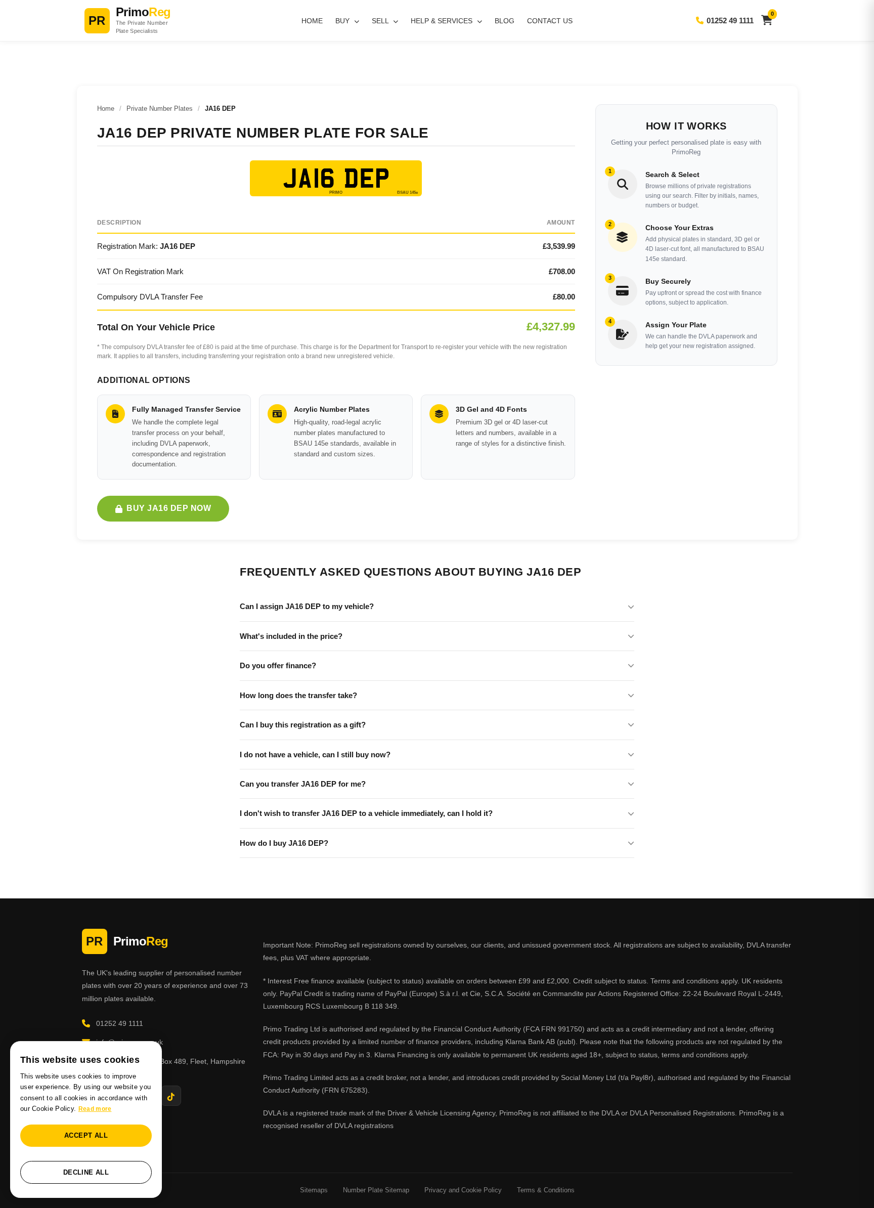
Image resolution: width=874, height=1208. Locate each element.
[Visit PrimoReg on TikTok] (171, 1096)
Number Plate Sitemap (376, 1190)
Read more (95, 1108)
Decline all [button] (86, 1172)
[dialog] (86, 1119)
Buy (343, 21)
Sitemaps (314, 1190)
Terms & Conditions (546, 1190)
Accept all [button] (86, 1135)
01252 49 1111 (730, 20)
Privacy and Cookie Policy (463, 1190)
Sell (381, 21)
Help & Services (442, 21)
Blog (504, 21)
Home (312, 21)
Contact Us (550, 21)
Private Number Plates (159, 108)
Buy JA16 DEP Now (168, 508)
